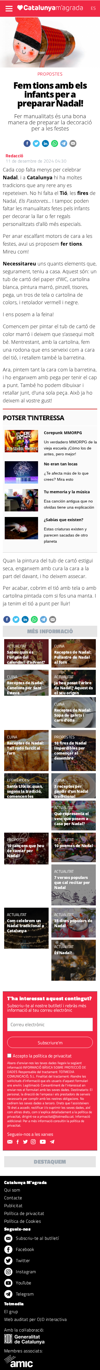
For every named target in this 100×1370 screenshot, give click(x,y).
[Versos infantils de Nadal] (73, 901)
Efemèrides (18, 780)
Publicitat (13, 1205)
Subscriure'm (50, 1042)
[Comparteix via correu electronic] (72, 143)
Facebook (24, 1249)
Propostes (50, 74)
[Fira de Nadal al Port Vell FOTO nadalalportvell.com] (73, 766)
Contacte (13, 1197)
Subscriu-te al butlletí (37, 1238)
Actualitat (16, 646)
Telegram (24, 1294)
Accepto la (42, 1056)
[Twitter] (26, 1142)
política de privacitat (52, 1055)
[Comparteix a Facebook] (27, 143)
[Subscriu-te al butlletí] (10, 1142)
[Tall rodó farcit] (26, 766)
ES (93, 8)
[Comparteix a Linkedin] (45, 143)
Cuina (59, 646)
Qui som (12, 1190)
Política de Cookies (22, 1221)
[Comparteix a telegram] (63, 143)
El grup (11, 1311)
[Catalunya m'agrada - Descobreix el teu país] (50, 8)
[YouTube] (43, 1142)
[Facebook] (18, 1142)
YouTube (23, 1282)
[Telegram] (53, 1142)
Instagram (25, 1271)
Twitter (22, 1260)
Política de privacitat (24, 1213)
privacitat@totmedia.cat (57, 1116)
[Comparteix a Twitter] (36, 143)
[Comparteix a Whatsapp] (54, 143)
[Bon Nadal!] (73, 976)
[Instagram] (34, 1142)
